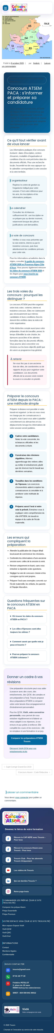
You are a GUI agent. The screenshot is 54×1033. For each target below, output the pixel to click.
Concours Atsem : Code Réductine (33, 772)
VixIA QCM (6, 929)
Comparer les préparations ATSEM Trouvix (27, 739)
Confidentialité (8, 954)
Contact (5, 947)
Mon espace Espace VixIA (13, 925)
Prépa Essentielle (9, 911)
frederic (36, 63)
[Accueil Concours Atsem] (19, 8)
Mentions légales (9, 951)
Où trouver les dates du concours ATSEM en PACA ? (26, 617)
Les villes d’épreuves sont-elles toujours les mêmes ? (25, 630)
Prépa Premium (8, 914)
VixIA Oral (6, 936)
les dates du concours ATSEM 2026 (26, 271)
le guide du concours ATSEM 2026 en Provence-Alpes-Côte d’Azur (27, 264)
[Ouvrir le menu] (5, 8)
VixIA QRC (6, 933)
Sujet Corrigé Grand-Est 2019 (18, 767)
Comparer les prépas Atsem (14, 907)
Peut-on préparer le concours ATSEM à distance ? (24, 656)
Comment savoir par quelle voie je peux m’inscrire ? (26, 643)
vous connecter (21, 797)
